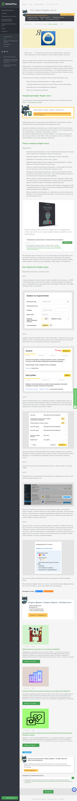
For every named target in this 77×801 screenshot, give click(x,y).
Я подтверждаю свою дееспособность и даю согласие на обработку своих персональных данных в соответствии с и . (43, 247)
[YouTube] (5, 52)
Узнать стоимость (38, 615)
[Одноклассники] (48, 591)
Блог (5, 38)
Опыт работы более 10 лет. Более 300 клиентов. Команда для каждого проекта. (52, 114)
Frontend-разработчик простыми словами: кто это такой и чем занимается (46, 691)
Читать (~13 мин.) (30, 661)
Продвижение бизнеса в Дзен (9, 24)
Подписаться (67, 242)
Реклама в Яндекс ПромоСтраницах (7, 20)
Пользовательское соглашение (39, 799)
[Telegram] (7, 52)
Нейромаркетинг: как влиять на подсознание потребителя (41, 649)
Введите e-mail (30, 243)
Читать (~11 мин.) (30, 703)
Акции (3, 28)
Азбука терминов (52, 24)
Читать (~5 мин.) (30, 745)
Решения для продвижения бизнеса (10, 41)
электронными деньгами (35, 102)
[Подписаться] (73, 778)
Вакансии (6, 46)
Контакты (48, 792)
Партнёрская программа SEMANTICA (10, 65)
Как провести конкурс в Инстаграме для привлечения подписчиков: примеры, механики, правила (47, 734)
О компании (61, 799)
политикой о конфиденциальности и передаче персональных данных (43, 247)
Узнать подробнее (30, 770)
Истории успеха (8, 36)
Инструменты (7, 44)
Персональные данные (52, 799)
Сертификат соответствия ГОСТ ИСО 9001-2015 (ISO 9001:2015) (10, 61)
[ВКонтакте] (39, 591)
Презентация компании (10, 57)
